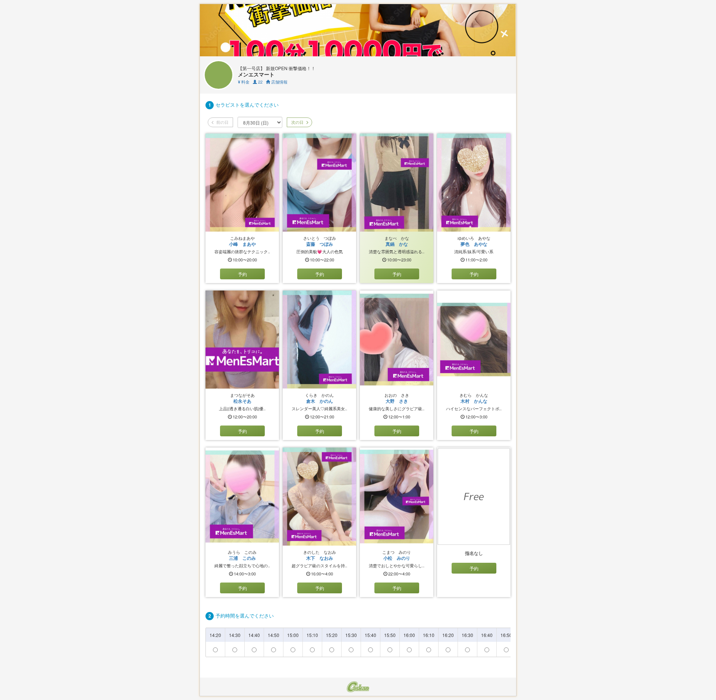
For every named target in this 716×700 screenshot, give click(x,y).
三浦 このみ (242, 558)
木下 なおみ (319, 558)
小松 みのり (396, 558)
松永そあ (242, 401)
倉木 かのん (319, 401)
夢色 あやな (474, 244)
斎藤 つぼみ (319, 244)
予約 (242, 274)
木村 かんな (474, 401)
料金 (243, 82)
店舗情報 (279, 82)
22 (260, 82)
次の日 (297, 122)
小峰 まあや (242, 244)
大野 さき (397, 401)
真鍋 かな (397, 244)
